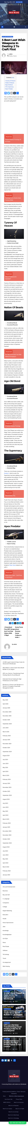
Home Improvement (8, 922)
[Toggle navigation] (14, 27)
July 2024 (5, 759)
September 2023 (7, 795)
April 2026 (5, 704)
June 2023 (5, 807)
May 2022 (5, 859)
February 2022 (7, 871)
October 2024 (6, 747)
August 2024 (6, 755)
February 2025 (7, 735)
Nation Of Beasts (9, 82)
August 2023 (6, 799)
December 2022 (7, 831)
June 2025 (5, 727)
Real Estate (6, 946)
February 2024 (7, 779)
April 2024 (5, 771)
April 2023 (5, 815)
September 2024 (7, 751)
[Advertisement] (14, 118)
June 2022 (5, 855)
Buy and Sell (6, 894)
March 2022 (6, 867)
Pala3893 (16, 1017)
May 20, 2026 (8, 1017)
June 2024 (5, 763)
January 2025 (6, 739)
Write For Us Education (13, 1105)
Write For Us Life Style (13, 1111)
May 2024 (5, 767)
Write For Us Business (19, 1102)
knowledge (6, 930)
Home (4, 1096)
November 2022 (7, 835)
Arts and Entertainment (7, 36)
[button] (25, 27)
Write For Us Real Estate (13, 1115)
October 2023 (6, 791)
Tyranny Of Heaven (10, 80)
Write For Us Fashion (7, 1108)
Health (4, 918)
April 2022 (5, 863)
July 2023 (5, 803)
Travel (4, 958)
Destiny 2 (6, 473)
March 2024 (6, 775)
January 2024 (6, 783)
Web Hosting (6, 966)
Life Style (5, 938)
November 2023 (7, 787)
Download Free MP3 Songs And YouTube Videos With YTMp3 (9, 631)
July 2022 (5, 851)
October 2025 (6, 719)
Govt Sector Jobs (8, 1099)
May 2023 (5, 811)
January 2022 (6, 874)
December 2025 (7, 711)
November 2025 (7, 715)
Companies (6, 902)
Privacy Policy (19, 1099)
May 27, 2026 (8, 1001)
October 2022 (6, 839)
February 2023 (7, 823)
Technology (6, 954)
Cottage (5, 906)
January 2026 (6, 708)
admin (10, 54)
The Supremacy (9, 86)
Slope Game (12, 565)
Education (5, 914)
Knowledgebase (7, 934)
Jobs (4, 926)
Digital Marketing (7, 910)
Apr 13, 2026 (8, 1033)
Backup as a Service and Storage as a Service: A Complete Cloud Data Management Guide (13, 686)
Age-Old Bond (9, 84)
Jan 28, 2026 (8, 1049)
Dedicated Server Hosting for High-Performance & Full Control (12, 1044)
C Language (6, 898)
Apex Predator (9, 88)
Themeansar (14, 1093)
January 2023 (6, 827)
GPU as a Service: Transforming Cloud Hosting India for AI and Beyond (12, 1028)
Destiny (11, 56)
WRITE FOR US (6, 1102)
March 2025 (6, 731)
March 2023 (6, 819)
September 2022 (7, 843)
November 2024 (7, 743)
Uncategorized (7, 962)
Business (5, 890)
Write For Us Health (20, 1108)
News (4, 942)
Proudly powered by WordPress (10, 1091)
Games (15, 56)
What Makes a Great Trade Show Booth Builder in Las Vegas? (13, 1013)
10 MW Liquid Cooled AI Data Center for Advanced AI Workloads (14, 996)
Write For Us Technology (13, 1118)
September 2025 (7, 723)
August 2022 (6, 847)
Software (5, 950)
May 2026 (5, 700)
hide (13, 77)
